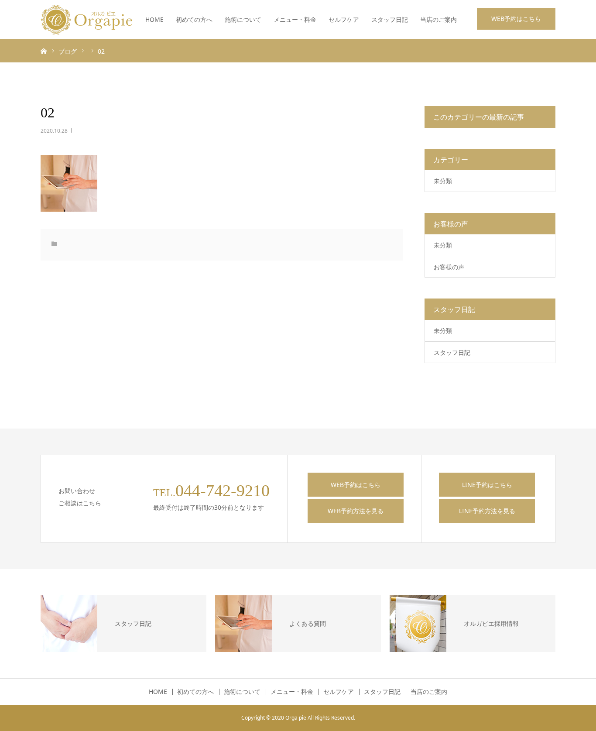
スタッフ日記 (389, 19)
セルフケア (344, 19)
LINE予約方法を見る (487, 511)
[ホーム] (44, 51)
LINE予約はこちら (487, 484)
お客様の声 (449, 267)
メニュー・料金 (295, 19)
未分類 (443, 181)
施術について (243, 19)
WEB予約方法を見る (356, 511)
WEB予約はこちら (516, 18)
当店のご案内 (438, 19)
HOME (154, 19)
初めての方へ (194, 19)
